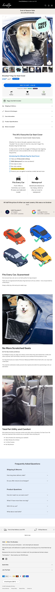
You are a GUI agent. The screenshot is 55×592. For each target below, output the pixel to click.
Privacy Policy (14, 588)
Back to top (27, 535)
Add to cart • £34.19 (27, 85)
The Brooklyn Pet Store (10, 586)
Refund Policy (22, 588)
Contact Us (29, 588)
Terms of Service (5, 588)
